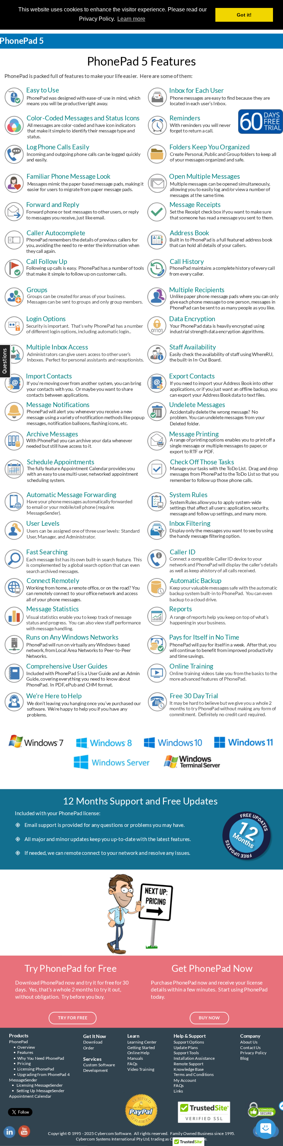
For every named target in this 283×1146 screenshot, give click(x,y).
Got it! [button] (244, 15)
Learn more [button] (131, 19)
